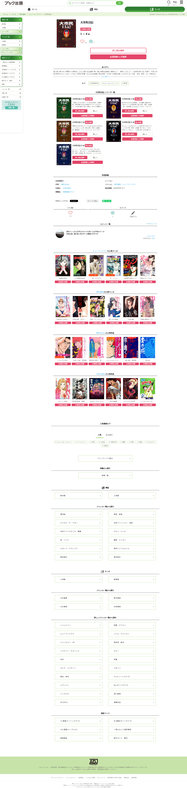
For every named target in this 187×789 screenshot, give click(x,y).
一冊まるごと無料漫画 (122, 729)
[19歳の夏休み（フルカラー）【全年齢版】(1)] (147, 297)
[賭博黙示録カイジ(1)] (130, 256)
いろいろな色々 (63, 360)
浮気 (132, 442)
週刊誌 (63, 514)
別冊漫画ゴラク (68, 192)
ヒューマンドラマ (35, 14)
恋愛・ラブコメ (120, 625)
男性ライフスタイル (121, 548)
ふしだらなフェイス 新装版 (113, 360)
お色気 (102, 442)
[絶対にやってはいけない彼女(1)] (147, 256)
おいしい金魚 (62, 401)
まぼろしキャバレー (97, 401)
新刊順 (63, 495)
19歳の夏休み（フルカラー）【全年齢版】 (147, 319)
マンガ (13, 14)
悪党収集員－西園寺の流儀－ (79, 401)
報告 (153, 238)
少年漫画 (63, 598)
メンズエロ (64, 694)
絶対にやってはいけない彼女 (147, 278)
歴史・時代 (64, 676)
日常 (62, 659)
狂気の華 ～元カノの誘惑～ (80, 319)
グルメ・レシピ (120, 531)
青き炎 (147, 360)
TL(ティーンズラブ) (122, 676)
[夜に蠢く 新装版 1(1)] (131, 338)
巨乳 (93, 442)
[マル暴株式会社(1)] (79, 256)
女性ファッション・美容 (123, 523)
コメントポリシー (71, 777)
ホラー (116, 651)
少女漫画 (63, 606)
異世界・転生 (119, 642)
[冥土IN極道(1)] (113, 379)
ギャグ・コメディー (68, 668)
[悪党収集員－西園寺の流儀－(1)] (79, 379)
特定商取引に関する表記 (114, 777)
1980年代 (113, 442)
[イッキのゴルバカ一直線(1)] (147, 379)
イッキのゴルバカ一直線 (147, 401)
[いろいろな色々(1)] (62, 338)
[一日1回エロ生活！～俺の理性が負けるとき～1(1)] (63, 297)
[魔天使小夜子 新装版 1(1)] (96, 338)
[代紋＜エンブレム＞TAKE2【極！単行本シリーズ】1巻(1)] (97, 297)
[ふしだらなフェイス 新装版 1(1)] (114, 338)
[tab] (32, 9)
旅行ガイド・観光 (121, 738)
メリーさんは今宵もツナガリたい (130, 401)
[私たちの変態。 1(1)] (114, 297)
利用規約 (81, 777)
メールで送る (93, 201)
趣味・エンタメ (120, 540)
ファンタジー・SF (67, 642)
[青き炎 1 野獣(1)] (147, 338)
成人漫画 (117, 694)
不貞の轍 (131, 319)
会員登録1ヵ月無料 (118, 57)
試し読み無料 (118, 50)
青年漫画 (22, 14)
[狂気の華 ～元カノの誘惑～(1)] (80, 297)
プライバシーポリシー (57, 777)
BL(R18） (64, 702)
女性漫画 (117, 606)
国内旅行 (63, 557)
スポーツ (117, 668)
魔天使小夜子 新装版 (96, 360)
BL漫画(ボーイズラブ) (123, 721)
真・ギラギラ (96, 278)
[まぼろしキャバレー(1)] (96, 379)
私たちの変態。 (114, 319)
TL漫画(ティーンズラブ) (70, 721)
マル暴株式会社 (79, 278)
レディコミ (64, 685)
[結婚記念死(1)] (62, 256)
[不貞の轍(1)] (130, 297)
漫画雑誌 (63, 738)
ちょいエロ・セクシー (64, 442)
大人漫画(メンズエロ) (68, 729)
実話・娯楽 (118, 514)
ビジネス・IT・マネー (69, 523)
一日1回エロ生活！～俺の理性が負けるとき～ (63, 319)
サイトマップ (101, 777)
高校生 (105, 446)
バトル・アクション (121, 634)
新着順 (116, 579)
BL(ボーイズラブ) (121, 685)
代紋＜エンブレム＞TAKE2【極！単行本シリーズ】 (97, 319)
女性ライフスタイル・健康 (70, 531)
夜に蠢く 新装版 (130, 360)
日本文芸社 (67, 188)
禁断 (123, 442)
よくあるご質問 (90, 777)
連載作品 (117, 702)
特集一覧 (105, 475)
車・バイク (64, 540)
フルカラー (151, 442)
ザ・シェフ (113, 278)
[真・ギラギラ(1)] (97, 256)
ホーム (5, 14)
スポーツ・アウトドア (69, 548)
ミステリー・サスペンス (69, 651)
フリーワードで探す (105, 458)
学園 (115, 659)
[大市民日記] (66, 20)
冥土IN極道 (113, 401)
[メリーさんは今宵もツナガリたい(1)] (130, 379)
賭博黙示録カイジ (130, 278)
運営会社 (126, 777)
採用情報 (134, 777)
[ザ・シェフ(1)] (113, 256)
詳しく (95, 111)
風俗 (140, 442)
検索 (119, 3)
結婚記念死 (63, 278)
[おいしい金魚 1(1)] (62, 379)
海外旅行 (117, 557)
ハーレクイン (82, 442)
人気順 (116, 495)
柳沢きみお (65, 184)
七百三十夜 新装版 (80, 360)
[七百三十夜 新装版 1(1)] (79, 338)
